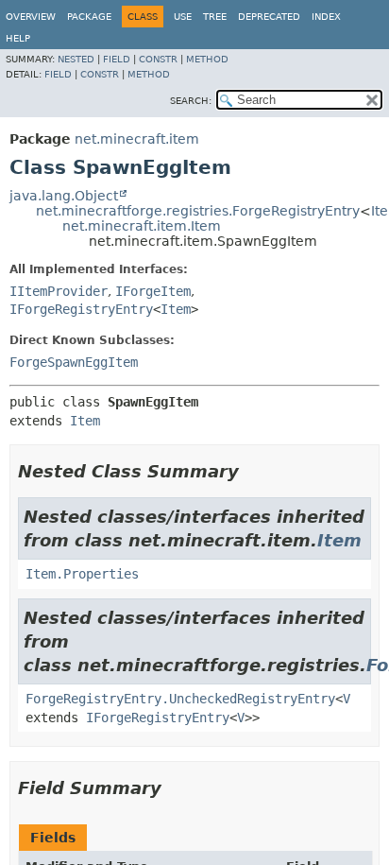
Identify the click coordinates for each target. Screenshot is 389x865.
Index (326, 16)
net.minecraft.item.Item (141, 226)
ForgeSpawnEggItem (73, 362)
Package (89, 16)
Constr (158, 59)
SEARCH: (190, 100)
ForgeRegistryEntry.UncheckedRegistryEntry (180, 698)
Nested (76, 59)
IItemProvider (58, 291)
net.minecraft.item (137, 139)
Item (176, 309)
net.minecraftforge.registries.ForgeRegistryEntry (198, 210)
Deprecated (269, 16)
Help (18, 38)
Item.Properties (82, 573)
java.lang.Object (63, 195)
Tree (215, 16)
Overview (31, 16)
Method (207, 59)
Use (183, 16)
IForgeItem (153, 291)
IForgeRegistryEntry (81, 309)
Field (116, 59)
